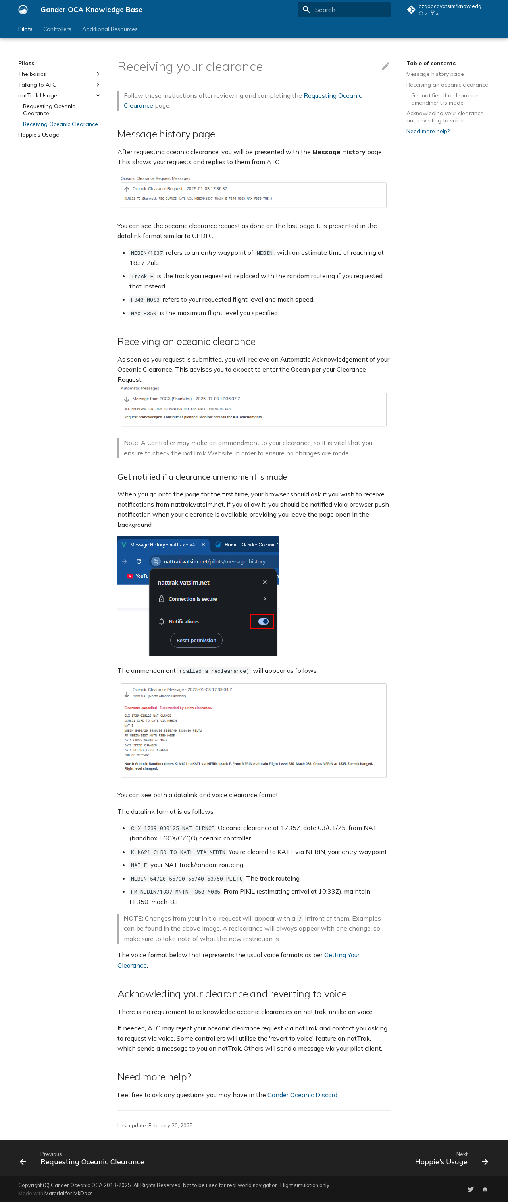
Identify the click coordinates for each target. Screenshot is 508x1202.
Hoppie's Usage (38, 134)
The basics (32, 73)
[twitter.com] (470, 1189)
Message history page (435, 73)
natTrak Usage (37, 95)
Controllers (57, 29)
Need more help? (428, 131)
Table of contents (431, 63)
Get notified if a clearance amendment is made (445, 99)
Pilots (25, 29)
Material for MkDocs (68, 1193)
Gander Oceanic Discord (302, 1095)
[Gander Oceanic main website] (485, 1189)
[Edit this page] (386, 66)
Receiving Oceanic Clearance (60, 124)
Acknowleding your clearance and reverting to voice (444, 117)
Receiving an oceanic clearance (447, 84)
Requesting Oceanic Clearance (49, 110)
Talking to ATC (37, 84)
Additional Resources (110, 29)
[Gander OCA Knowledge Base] (23, 9)
